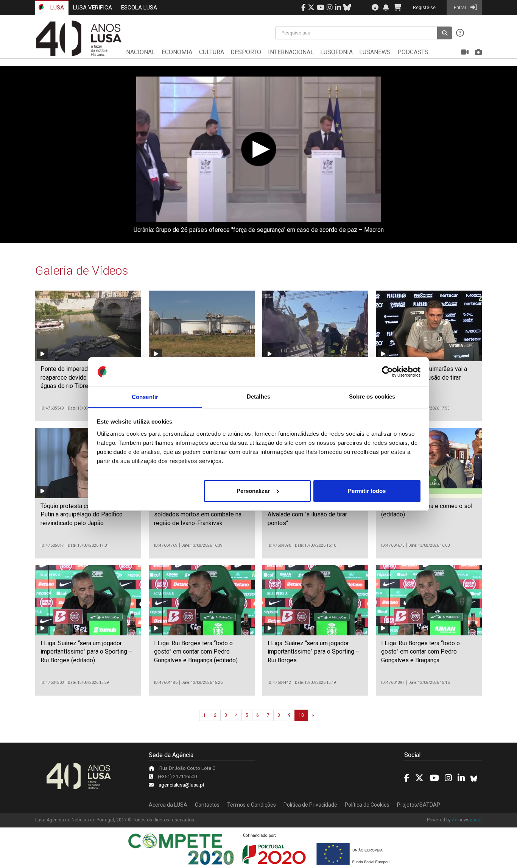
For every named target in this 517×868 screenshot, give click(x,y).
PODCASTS (412, 52)
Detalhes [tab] (258, 396)
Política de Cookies (367, 805)
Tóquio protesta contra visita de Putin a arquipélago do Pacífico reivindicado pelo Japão (82, 514)
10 (301, 715)
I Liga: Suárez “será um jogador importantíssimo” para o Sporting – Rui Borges (314, 652)
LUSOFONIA (336, 52)
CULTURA (211, 52)
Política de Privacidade (310, 805)
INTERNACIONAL (291, 52)
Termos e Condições (251, 805)
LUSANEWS (375, 52)
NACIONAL (140, 52)
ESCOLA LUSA (139, 7)
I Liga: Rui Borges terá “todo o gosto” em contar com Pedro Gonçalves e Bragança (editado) (196, 652)
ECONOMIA (177, 52)
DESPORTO (245, 52)
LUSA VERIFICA (92, 7)
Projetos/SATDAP (418, 805)
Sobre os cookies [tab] (372, 396)
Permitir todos (367, 491)
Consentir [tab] (145, 396)
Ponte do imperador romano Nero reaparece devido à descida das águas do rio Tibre (84, 377)
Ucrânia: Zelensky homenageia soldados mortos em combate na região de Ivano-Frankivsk (197, 514)
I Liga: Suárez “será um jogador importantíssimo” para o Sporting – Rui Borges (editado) (86, 652)
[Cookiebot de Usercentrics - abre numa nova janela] (387, 371)
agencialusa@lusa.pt (181, 785)
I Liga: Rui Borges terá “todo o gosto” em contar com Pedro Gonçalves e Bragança (420, 652)
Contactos (207, 805)
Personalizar (253, 491)
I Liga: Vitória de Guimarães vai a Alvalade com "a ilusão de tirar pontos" (310, 514)
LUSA (56, 7)
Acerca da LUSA (168, 805)
